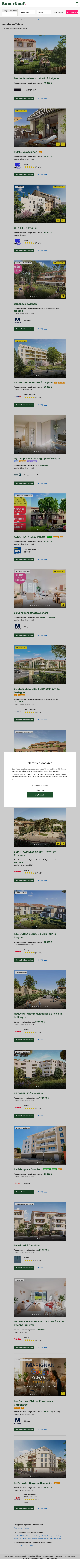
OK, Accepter (40, 795)
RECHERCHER (72, 12)
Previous (15, 54)
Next (64, 54)
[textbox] (4, 14)
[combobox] (10, 12)
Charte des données (38, 777)
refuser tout (40, 790)
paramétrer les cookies (40, 786)
